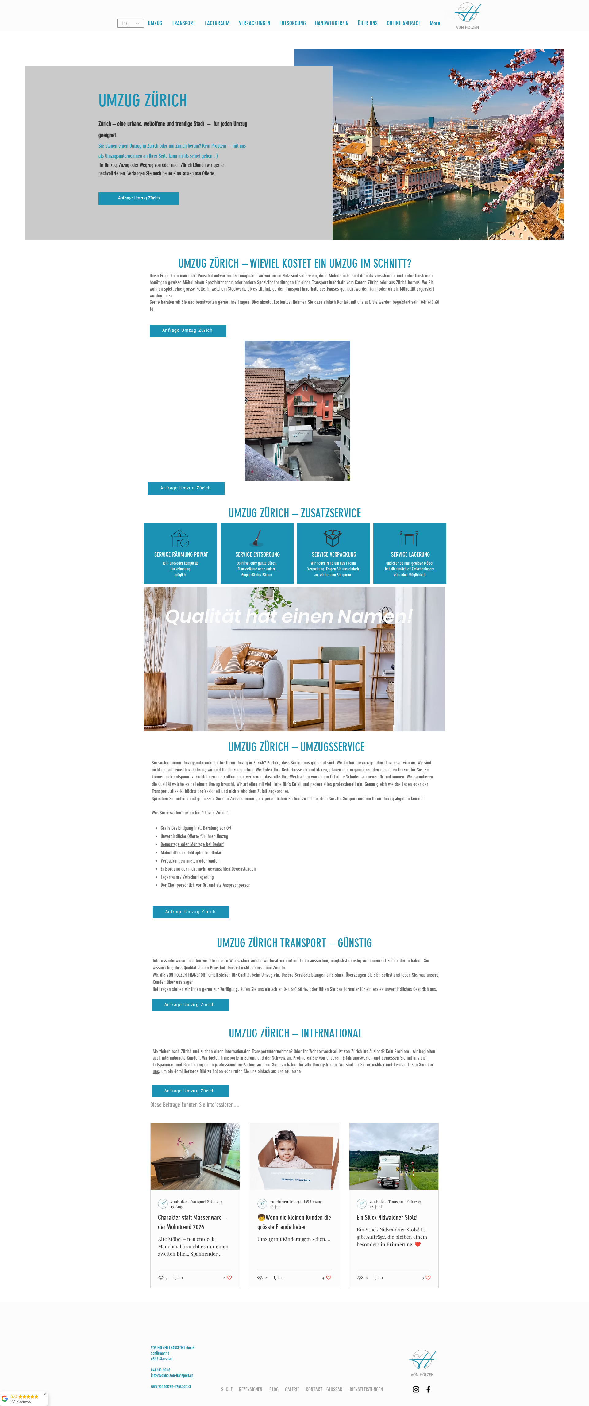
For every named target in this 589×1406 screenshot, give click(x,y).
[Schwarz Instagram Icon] (416, 1389)
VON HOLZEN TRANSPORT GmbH (192, 975)
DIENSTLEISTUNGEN (366, 1389)
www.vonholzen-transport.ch (171, 1386)
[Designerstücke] (294, 722)
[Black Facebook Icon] (428, 1389)
